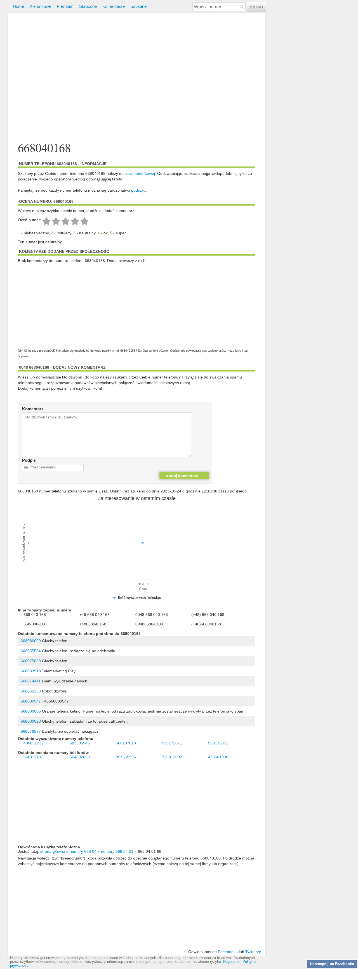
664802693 (80, 757)
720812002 (172, 757)
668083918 (31, 671)
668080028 (31, 721)
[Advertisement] (136, 78)
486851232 (33, 743)
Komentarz (33, 408)
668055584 (31, 651)
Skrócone (88, 6)
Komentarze (113, 6)
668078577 (31, 731)
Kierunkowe (40, 6)
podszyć (138, 190)
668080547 (31, 701)
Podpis (29, 460)
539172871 (172, 743)
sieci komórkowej (140, 173)
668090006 (31, 711)
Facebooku (228, 951)
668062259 (31, 691)
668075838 (31, 661)
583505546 (80, 743)
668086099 (31, 641)
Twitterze (253, 951)
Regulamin (231, 962)
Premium (65, 6)
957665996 (126, 757)
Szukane (138, 6)
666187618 (126, 743)
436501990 (218, 757)
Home (18, 6)
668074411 (31, 681)
